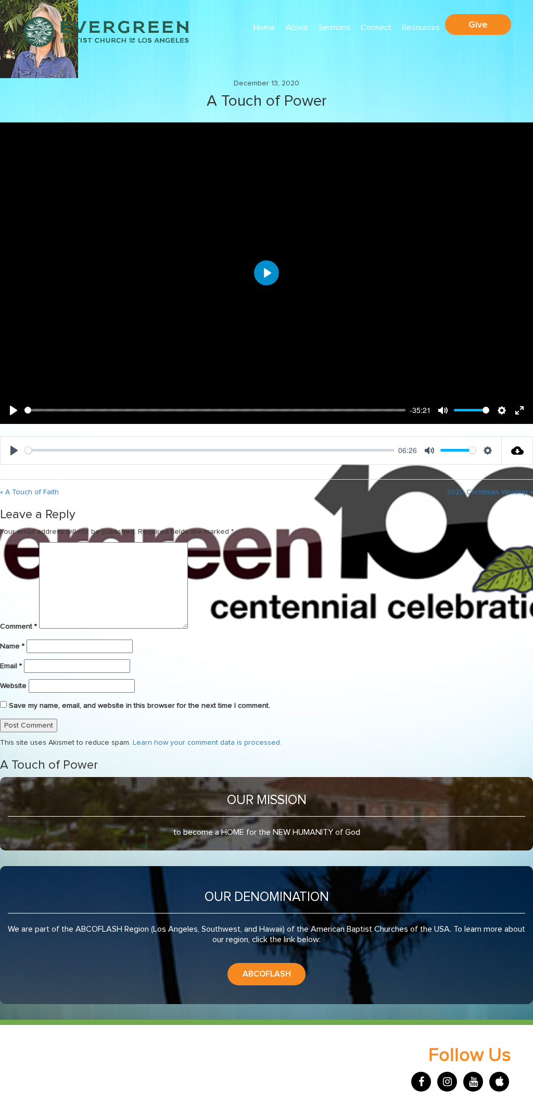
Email (11, 666)
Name (12, 646)
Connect (376, 27)
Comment (18, 626)
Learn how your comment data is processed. (207, 742)
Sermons (334, 27)
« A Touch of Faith (29, 492)
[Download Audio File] (517, 450)
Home (264, 27)
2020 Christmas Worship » (490, 492)
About (297, 27)
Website (13, 686)
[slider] (214, 410)
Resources (421, 27)
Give (478, 24)
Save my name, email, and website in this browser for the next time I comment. (139, 705)
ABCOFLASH (267, 974)
